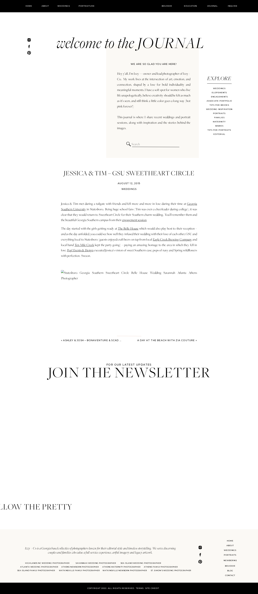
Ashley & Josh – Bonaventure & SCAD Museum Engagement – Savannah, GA (119, 340)
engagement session (134, 220)
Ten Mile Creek (84, 245)
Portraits (219, 113)
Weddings (219, 88)
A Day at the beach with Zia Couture (166, 340)
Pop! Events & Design (80, 250)
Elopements (219, 92)
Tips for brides (219, 105)
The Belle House (128, 228)
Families (219, 117)
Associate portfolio (219, 101)
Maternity (219, 121)
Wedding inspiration (219, 109)
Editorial (219, 134)
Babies (219, 126)
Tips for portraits (219, 130)
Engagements (219, 97)
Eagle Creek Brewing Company (172, 239)
